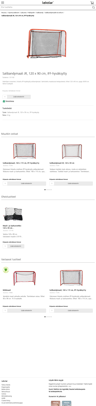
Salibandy (39, 12)
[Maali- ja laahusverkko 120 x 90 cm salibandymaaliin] (13, 214)
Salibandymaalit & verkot (54, 12)
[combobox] (48, 7)
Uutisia (4, 394)
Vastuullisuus (6, 392)
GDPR (3, 398)
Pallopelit (31, 12)
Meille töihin (6, 389)
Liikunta (23, 12)
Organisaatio (6, 387)
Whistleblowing (7, 396)
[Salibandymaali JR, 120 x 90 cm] (71, 151)
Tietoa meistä (6, 385)
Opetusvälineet (13, 12)
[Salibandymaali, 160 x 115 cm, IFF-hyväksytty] (24, 151)
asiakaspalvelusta (56, 391)
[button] (45, 189)
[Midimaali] (24, 278)
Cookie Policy (6, 401)
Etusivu (4, 12)
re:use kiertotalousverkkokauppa (12, 403)
